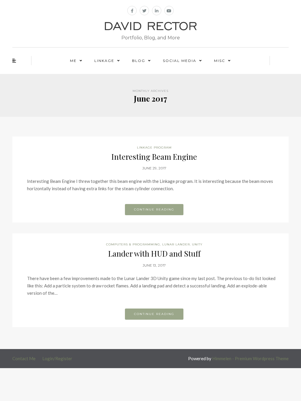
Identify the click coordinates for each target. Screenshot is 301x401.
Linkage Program (154, 147)
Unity (197, 244)
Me (73, 60)
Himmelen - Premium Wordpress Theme (250, 358)
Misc (219, 60)
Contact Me (24, 358)
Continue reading (154, 209)
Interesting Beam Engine (154, 156)
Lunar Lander (176, 244)
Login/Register (57, 358)
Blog (138, 60)
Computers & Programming (133, 244)
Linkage (104, 60)
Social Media (179, 60)
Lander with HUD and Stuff (154, 253)
